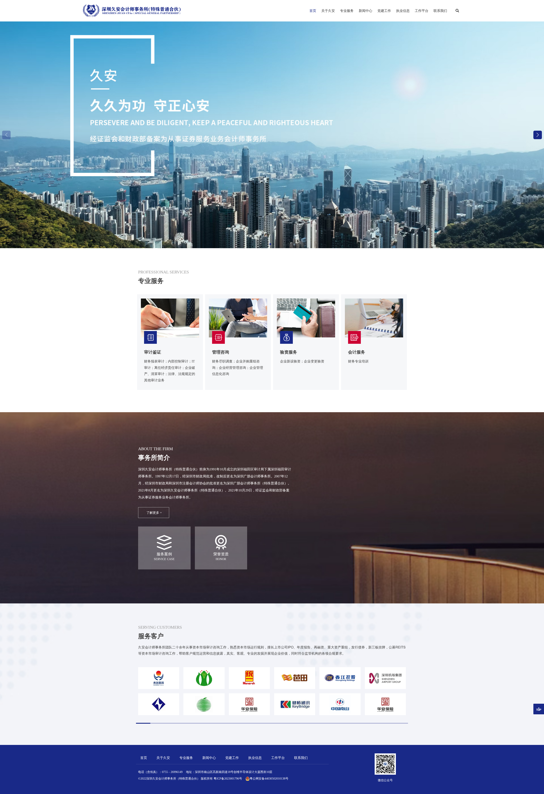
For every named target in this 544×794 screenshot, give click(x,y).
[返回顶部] (538, 709)
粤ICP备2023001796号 (228, 778)
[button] (537, 135)
